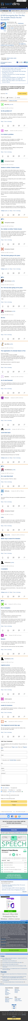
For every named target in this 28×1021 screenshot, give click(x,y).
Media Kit (7, 999)
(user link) (11, 104)
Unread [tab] (18, 97)
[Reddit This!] (21, 62)
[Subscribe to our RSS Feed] (16, 816)
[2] (2, 219)
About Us (17, 989)
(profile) (13, 281)
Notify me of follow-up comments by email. (10, 795)
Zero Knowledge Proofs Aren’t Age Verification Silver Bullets (12, 962)
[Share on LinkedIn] (27, 62)
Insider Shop (17, 999)
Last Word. (19, 790)
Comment (3, 773)
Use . (5, 787)
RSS (6, 93)
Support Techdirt (18, 1000)
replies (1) (5, 210)
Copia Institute (18, 998)
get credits (10, 791)
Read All (25, 891)
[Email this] (19, 62)
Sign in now (15, 747)
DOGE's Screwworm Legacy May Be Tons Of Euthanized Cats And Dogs (14, 973)
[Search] (27, 0)
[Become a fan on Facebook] (12, 816)
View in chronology (8, 121)
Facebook (7, 990)
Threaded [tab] (10, 97)
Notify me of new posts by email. (8, 798)
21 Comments (4, 62)
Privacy (16, 992)
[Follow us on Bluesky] (8, 816)
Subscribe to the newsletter (11, 760)
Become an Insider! (14, 950)
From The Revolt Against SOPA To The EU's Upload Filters (13, 888)
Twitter (6, 989)
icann (8, 59)
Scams (5, 30)
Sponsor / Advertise (7, 1001)
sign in (14, 791)
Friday (3, 956)
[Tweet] (23, 62)
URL (2, 763)
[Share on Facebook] (25, 62)
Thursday (4, 972)
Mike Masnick (21, 23)
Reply (2, 121)
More (1, 983)
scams (12, 27)
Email (2, 755)
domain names (10, 58)
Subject (2, 768)
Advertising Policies (17, 991)
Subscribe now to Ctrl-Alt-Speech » (14, 877)
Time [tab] (4, 97)
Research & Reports (7, 994)
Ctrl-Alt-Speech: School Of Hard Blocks (9, 960)
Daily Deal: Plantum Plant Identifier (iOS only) (9, 964)
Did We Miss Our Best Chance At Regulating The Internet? (13, 889)
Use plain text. (14, 787)
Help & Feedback (9, 998)
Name (2, 750)
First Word (11, 790)
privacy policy (17, 832)
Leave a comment (22, 93)
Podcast (7, 992)
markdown (6, 787)
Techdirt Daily (13, 760)
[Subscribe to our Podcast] (19, 816)
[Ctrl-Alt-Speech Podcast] (14, 841)
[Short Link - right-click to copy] (17, 62)
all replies (13, 100)
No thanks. (4, 791)
